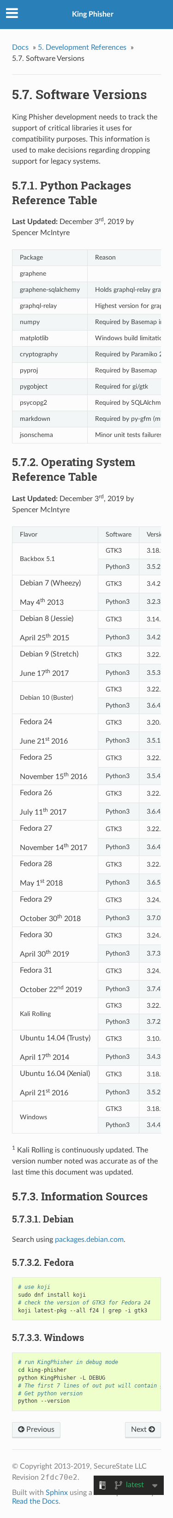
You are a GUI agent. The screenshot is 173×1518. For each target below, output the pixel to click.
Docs (20, 47)
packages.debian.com (89, 1239)
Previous (39, 1429)
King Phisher (92, 14)
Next (140, 1429)
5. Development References (82, 47)
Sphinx (57, 1492)
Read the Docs (35, 1501)
